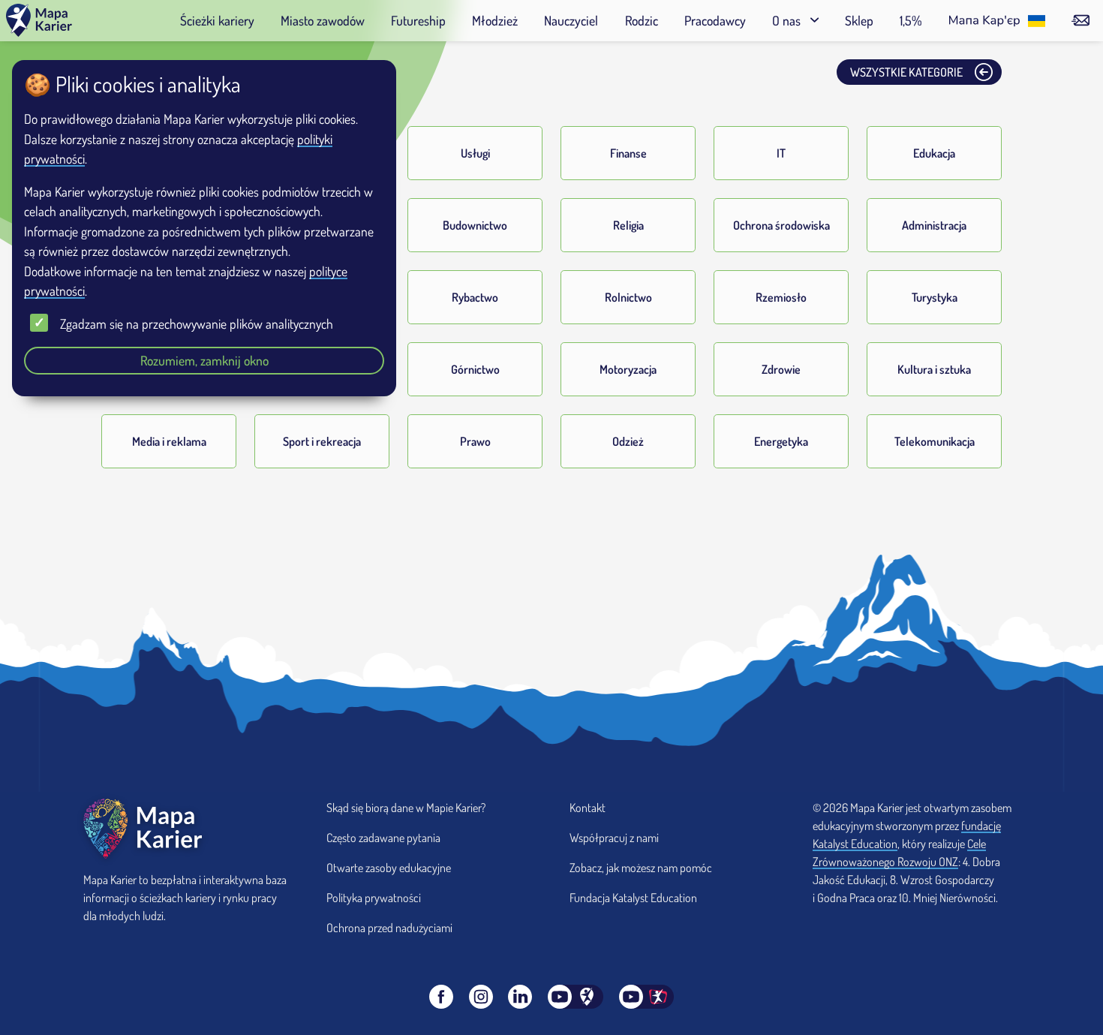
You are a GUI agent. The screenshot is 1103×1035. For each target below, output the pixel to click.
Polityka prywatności (373, 897)
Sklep (859, 20)
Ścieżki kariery (217, 20)
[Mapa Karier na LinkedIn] (520, 997)
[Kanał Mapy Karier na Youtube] (575, 997)
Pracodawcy (715, 20)
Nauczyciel (571, 20)
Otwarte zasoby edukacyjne (388, 867)
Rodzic (641, 20)
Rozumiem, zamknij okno (204, 360)
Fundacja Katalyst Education (633, 897)
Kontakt (588, 807)
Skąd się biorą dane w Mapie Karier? (405, 807)
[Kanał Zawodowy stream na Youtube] (647, 997)
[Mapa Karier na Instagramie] (481, 997)
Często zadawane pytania (383, 837)
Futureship (418, 20)
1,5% (911, 20)
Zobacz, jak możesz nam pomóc (641, 867)
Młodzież (495, 20)
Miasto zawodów (323, 20)
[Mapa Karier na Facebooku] (441, 997)
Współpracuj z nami (614, 837)
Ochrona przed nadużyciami (389, 927)
